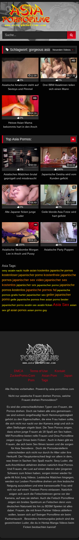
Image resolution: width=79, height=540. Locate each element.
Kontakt (60, 371)
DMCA (18, 371)
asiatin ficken (44, 305)
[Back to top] (67, 528)
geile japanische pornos (25, 299)
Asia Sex (61, 304)
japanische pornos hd (41, 290)
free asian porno (50, 299)
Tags (44, 380)
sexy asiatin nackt (12, 270)
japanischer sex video (28, 280)
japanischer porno (48, 285)
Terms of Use (39, 371)
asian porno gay (37, 310)
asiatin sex (31, 305)
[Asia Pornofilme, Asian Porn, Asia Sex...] (32, 16)
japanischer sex (26, 285)
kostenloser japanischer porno (22, 275)
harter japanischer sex (32, 294)
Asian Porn (49, 375)
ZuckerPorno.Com (22, 375)
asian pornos (19, 310)
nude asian (30, 270)
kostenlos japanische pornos (55, 270)
